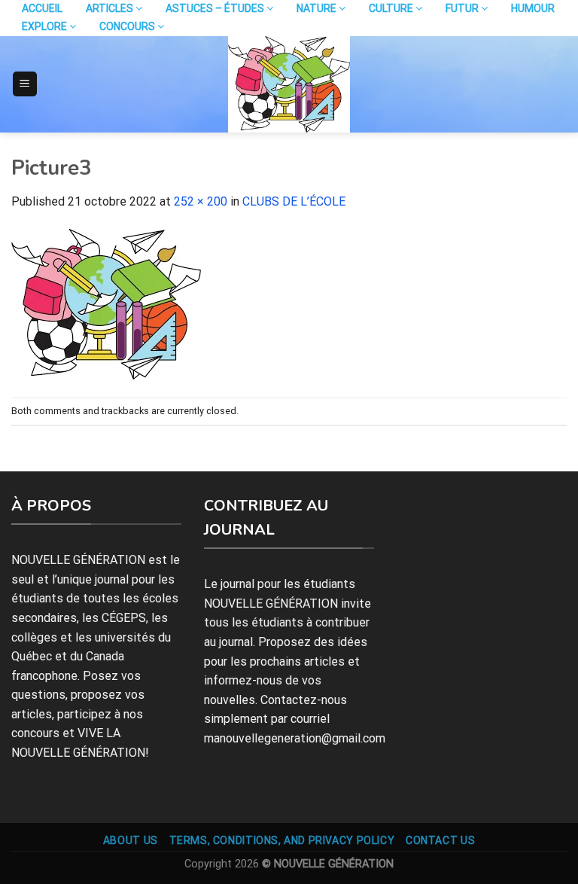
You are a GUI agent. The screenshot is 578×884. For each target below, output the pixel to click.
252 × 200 (200, 201)
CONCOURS (128, 26)
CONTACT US (440, 840)
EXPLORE (45, 26)
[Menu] (25, 84)
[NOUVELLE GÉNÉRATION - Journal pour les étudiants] (289, 84)
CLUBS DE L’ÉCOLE (293, 201)
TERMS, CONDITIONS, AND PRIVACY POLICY (282, 840)
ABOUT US (130, 840)
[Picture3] (106, 303)
